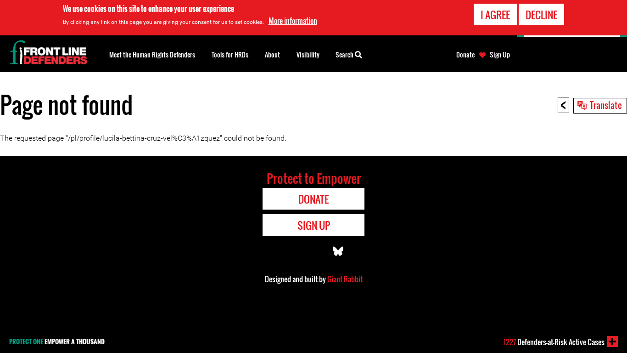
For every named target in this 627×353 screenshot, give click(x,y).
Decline (541, 14)
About (272, 54)
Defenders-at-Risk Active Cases (554, 341)
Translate (606, 104)
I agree (495, 14)
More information (293, 20)
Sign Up (500, 54)
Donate (465, 54)
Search (345, 54)
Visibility (308, 54)
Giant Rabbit (345, 279)
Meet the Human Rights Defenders (152, 54)
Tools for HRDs (230, 54)
